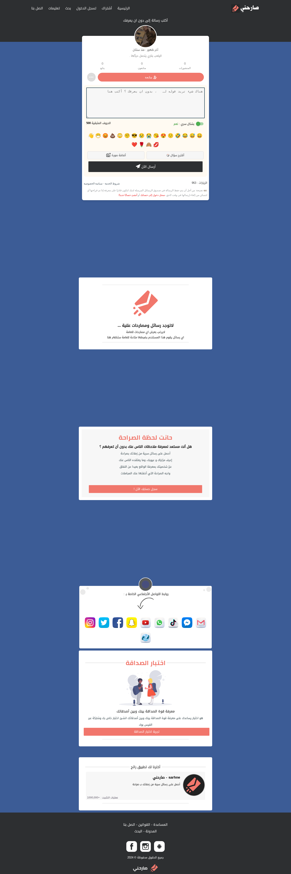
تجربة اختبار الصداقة (146, 732)
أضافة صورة (118, 155)
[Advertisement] (145, 239)
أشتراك (107, 8)
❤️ (134, 144)
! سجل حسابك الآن (145, 489)
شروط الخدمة (112, 183)
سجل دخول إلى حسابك (152, 195)
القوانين (143, 824)
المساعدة (160, 824)
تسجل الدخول (86, 8)
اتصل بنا (37, 8)
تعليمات (54, 8)
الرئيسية (123, 8)
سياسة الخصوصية (93, 183)
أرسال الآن (148, 167)
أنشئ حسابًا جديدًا (128, 195)
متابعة (148, 77)
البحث (138, 831)
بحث (68, 8)
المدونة (150, 831)
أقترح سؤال (175, 155)
